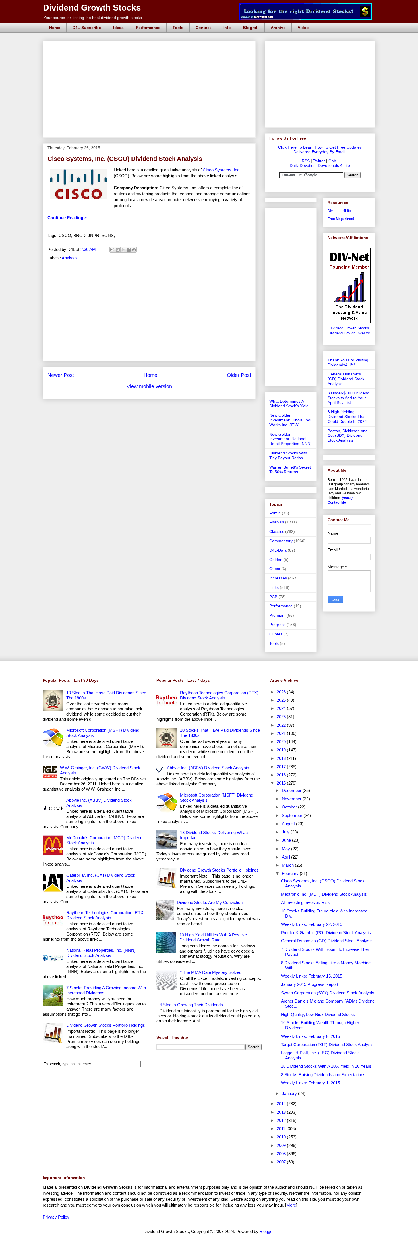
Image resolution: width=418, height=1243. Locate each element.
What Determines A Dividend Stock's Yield (289, 403)
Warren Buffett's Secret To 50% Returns (290, 469)
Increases (278, 578)
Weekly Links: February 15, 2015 (311, 976)
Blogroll (250, 27)
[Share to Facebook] (128, 250)
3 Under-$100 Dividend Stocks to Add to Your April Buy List (348, 398)
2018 (282, 758)
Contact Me (337, 502)
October (290, 807)
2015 (282, 783)
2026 (282, 691)
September (292, 815)
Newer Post (60, 375)
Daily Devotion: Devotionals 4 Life (320, 165)
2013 (282, 1112)
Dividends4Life (339, 211)
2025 (282, 700)
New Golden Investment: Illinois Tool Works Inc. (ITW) (290, 420)
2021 (282, 733)
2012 (282, 1120)
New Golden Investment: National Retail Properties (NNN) (290, 439)
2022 (282, 725)
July (286, 832)
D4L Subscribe (87, 27)
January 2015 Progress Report (309, 984)
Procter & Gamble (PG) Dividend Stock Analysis (326, 932)
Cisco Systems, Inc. (222, 169)
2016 (282, 774)
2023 (282, 716)
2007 (282, 1161)
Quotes (275, 634)
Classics (276, 531)
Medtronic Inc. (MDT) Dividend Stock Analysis (324, 894)
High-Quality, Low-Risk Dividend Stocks (318, 1014)
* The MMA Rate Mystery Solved (210, 972)
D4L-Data (278, 550)
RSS (306, 161)
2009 (282, 1145)
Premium (277, 615)
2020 (282, 741)
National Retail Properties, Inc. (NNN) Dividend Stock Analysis (101, 953)
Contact (203, 27)
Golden (275, 559)
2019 (282, 749)
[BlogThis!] (118, 250)
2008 (282, 1153)
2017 (282, 766)
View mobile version (149, 386)
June (287, 840)
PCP (273, 597)
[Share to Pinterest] (134, 250)
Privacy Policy (56, 1217)
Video (303, 27)
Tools (178, 27)
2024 (282, 708)
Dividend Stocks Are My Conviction (210, 902)
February (291, 873)
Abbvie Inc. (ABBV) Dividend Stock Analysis (208, 767)
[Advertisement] (150, 47)
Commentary (281, 541)
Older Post (239, 375)
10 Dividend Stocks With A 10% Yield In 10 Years (326, 1066)
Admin (275, 513)
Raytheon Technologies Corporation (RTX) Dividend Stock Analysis (105, 915)
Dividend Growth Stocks (92, 7)
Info (227, 27)
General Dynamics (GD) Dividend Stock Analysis (346, 379)
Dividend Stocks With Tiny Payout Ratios (288, 455)
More (291, 1205)
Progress (277, 624)
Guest (274, 568)
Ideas (118, 27)
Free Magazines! (341, 219)
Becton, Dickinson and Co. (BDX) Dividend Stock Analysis (348, 436)
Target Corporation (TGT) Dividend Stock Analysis (327, 1044)
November (292, 798)
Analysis (70, 257)
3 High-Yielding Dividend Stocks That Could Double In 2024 (347, 417)
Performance (148, 27)
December (292, 790)
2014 (282, 1103)
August (289, 823)
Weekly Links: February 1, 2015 (310, 1082)
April (286, 857)
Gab (332, 161)
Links (274, 587)
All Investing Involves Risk (305, 902)
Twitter (319, 161)
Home (54, 27)
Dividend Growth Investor (349, 333)
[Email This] (112, 250)
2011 (281, 1128)
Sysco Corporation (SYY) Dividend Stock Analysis (327, 992)
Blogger (267, 1231)
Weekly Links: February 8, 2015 (310, 1036)
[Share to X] (123, 250)
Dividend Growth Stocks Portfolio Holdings (105, 1025)
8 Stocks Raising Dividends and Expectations (323, 1074)
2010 (282, 1136)
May (286, 848)
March (288, 865)
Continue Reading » (67, 217)
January (290, 1093)
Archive (278, 27)
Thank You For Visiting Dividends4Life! (348, 362)
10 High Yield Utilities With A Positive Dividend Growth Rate (213, 937)
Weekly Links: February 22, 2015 (311, 924)
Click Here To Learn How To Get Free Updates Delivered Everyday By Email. (320, 149)
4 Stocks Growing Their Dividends (191, 1004)
